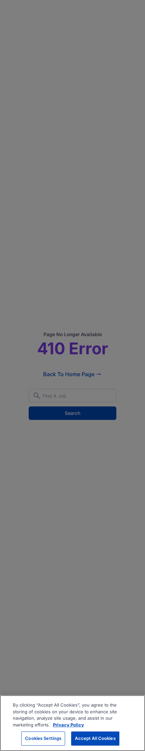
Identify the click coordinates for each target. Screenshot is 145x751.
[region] (72, 723)
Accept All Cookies (95, 738)
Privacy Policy (68, 724)
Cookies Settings (43, 738)
